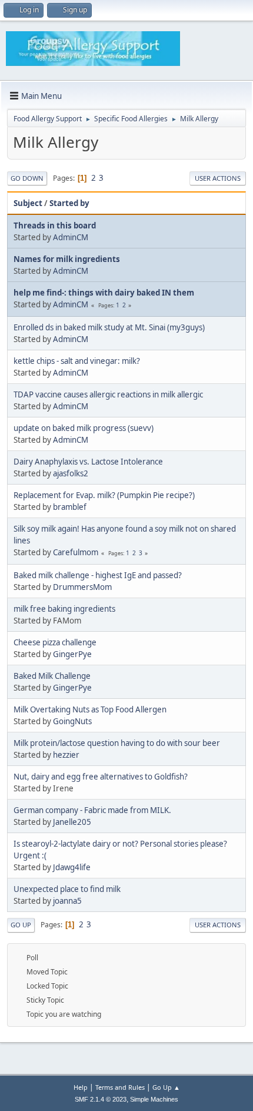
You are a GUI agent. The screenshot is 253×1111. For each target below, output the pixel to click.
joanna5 (67, 901)
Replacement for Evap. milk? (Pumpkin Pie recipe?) (104, 495)
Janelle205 (72, 822)
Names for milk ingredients (67, 259)
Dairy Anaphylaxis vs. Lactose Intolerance (88, 461)
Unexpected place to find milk (67, 889)
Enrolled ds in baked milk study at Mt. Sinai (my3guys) (109, 327)
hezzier (66, 754)
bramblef (69, 507)
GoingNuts (72, 721)
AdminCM (70, 237)
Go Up (21, 924)
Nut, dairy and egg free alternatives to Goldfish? (101, 776)
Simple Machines (154, 1099)
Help (81, 1087)
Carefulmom (75, 552)
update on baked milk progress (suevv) (84, 428)
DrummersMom (82, 587)
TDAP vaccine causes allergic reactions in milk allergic (108, 394)
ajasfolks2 (70, 473)
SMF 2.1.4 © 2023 (100, 1099)
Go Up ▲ (166, 1087)
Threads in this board (55, 225)
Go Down (27, 178)
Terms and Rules (120, 1087)
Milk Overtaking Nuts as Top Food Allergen (90, 709)
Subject (28, 203)
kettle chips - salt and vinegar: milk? (77, 361)
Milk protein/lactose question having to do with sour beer (117, 743)
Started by (69, 203)
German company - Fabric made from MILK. (92, 810)
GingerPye (72, 654)
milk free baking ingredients (64, 608)
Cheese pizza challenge (55, 642)
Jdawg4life (72, 867)
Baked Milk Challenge (52, 676)
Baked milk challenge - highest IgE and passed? (98, 575)
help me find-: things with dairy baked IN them (104, 292)
